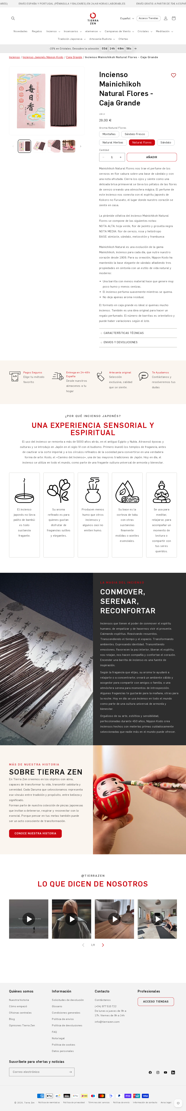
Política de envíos (63, 1019)
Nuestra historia (19, 1000)
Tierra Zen (29, 1103)
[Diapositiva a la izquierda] (13, 146)
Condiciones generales (66, 1012)
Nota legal (58, 1038)
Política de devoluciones (67, 1025)
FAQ (54, 1032)
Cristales (143, 31)
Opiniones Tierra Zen (22, 1025)
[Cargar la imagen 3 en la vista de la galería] (54, 146)
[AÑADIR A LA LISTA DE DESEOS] (172, 75)
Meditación (163, 31)
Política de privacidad (74, 1102)
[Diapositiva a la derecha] (81, 146)
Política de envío (121, 1102)
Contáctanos (103, 1000)
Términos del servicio (99, 1102)
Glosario (57, 1006)
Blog (12, 1019)
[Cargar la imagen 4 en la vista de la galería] (68, 146)
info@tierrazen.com (107, 1021)
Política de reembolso (49, 1102)
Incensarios (71, 31)
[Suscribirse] (70, 1072)
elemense (91, 31)
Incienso (51, 31)
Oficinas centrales (20, 1012)
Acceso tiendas (156, 1001)
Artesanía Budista (100, 39)
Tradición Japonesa (70, 39)
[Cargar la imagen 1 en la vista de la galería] (24, 146)
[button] (13, 18)
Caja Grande (74, 57)
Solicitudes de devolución (68, 1000)
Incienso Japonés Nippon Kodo (43, 57)
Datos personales (63, 1051)
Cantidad (104, 150)
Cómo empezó (18, 1006)
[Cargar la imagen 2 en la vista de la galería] (39, 146)
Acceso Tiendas (148, 18)
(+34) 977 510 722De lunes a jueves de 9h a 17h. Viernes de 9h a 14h (110, 1011)
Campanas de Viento (118, 31)
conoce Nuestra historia (35, 833)
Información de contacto (145, 1102)
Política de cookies (63, 1044)
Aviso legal (166, 1102)
